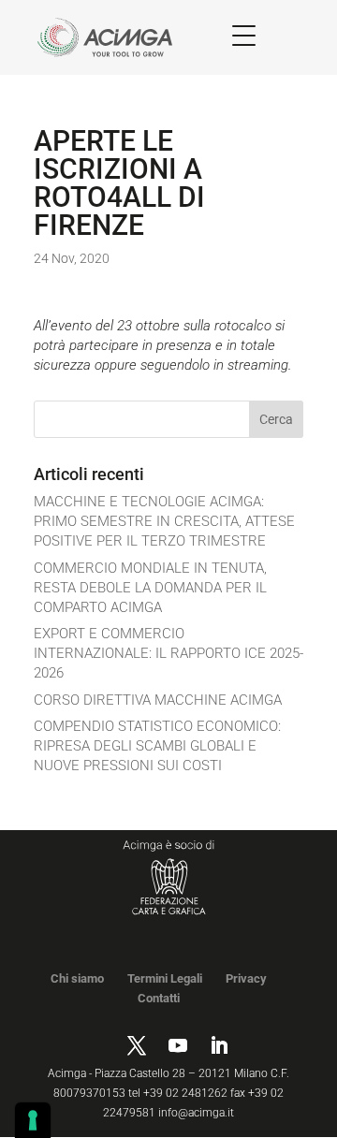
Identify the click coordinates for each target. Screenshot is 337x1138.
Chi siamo (77, 978)
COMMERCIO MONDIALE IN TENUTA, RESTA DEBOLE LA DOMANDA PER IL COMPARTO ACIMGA (150, 588)
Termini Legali (164, 978)
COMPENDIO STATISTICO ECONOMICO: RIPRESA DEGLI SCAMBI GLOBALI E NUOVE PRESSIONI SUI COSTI (157, 746)
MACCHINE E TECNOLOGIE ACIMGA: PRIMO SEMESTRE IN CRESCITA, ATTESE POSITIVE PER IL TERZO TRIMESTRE (164, 521)
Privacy (246, 978)
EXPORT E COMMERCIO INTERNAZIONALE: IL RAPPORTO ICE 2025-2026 (168, 653)
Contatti (159, 998)
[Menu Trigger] (244, 35)
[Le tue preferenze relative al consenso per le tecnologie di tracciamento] (33, 1120)
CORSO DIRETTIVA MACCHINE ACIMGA (158, 700)
